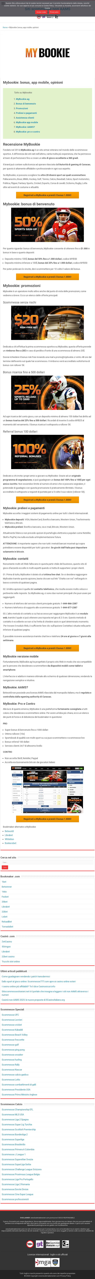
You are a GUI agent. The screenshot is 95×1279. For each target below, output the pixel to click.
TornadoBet (7, 926)
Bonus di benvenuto (26, 103)
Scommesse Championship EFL (17, 1109)
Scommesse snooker (12, 1054)
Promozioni (22, 108)
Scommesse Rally (11, 1064)
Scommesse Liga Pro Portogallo (17, 1179)
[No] (92, 8)
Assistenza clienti (25, 117)
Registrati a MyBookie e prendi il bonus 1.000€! (47, 195)
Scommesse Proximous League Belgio (21, 1174)
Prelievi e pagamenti (26, 113)
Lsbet (4, 916)
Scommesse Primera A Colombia (18, 1149)
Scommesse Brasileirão (13, 1144)
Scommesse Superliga (13, 1139)
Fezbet (5, 896)
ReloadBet (7, 921)
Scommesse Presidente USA (16, 1089)
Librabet (9, 835)
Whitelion (9, 839)
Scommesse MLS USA (13, 1114)
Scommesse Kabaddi (12, 1029)
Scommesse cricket (12, 1024)
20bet (4, 901)
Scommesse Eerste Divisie (15, 1189)
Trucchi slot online (11, 961)
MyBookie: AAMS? (25, 127)
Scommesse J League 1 (14, 1154)
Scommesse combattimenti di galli (19, 1084)
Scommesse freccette (13, 1039)
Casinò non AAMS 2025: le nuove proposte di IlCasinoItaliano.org (33, 1000)
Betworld (9, 831)
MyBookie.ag (22, 99)
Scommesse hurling (12, 1059)
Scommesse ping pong (13, 1049)
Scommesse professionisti (15, 1199)
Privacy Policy (65, 1276)
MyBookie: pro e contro (28, 131)
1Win (4, 891)
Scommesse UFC (10, 1014)
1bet (4, 881)
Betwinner (7, 886)
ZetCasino (7, 941)
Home (5, 27)
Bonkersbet (10, 843)
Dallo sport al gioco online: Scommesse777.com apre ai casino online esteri (39, 981)
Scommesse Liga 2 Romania (16, 1184)
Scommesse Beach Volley (15, 1034)
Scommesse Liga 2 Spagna (15, 1119)
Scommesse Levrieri (12, 1019)
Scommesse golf (10, 1044)
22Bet (5, 911)
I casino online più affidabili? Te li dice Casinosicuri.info (28, 986)
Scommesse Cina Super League (17, 1194)
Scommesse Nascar (12, 1069)
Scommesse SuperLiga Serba (16, 1164)
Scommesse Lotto (11, 1079)
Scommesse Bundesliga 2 (15, 1134)
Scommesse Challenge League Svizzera (21, 1169)
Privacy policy (54, 12)
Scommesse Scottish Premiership (19, 1129)
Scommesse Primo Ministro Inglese (19, 1094)
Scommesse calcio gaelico (15, 1074)
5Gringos (6, 946)
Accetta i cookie (41, 12)
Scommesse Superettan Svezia (17, 1159)
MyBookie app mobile (27, 122)
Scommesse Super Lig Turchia (17, 1124)
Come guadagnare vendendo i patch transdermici (26, 976)
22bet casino (8, 956)
